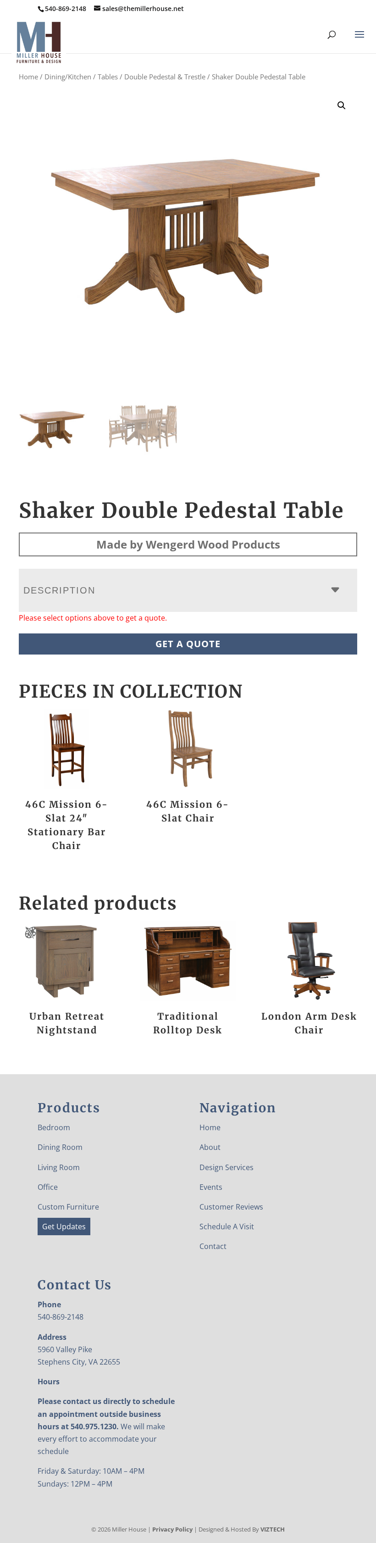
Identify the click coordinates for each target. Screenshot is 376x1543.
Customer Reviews (231, 1207)
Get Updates (64, 1226)
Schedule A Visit (226, 1226)
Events (210, 1187)
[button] (341, 105)
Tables (108, 76)
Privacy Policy (172, 1529)
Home (28, 76)
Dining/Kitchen (67, 76)
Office (48, 1187)
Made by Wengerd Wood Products (188, 544)
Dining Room (60, 1147)
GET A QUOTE (188, 644)
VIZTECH (272, 1529)
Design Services (226, 1167)
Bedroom (54, 1127)
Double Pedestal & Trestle (164, 76)
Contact (213, 1246)
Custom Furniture (68, 1207)
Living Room (59, 1167)
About (210, 1147)
